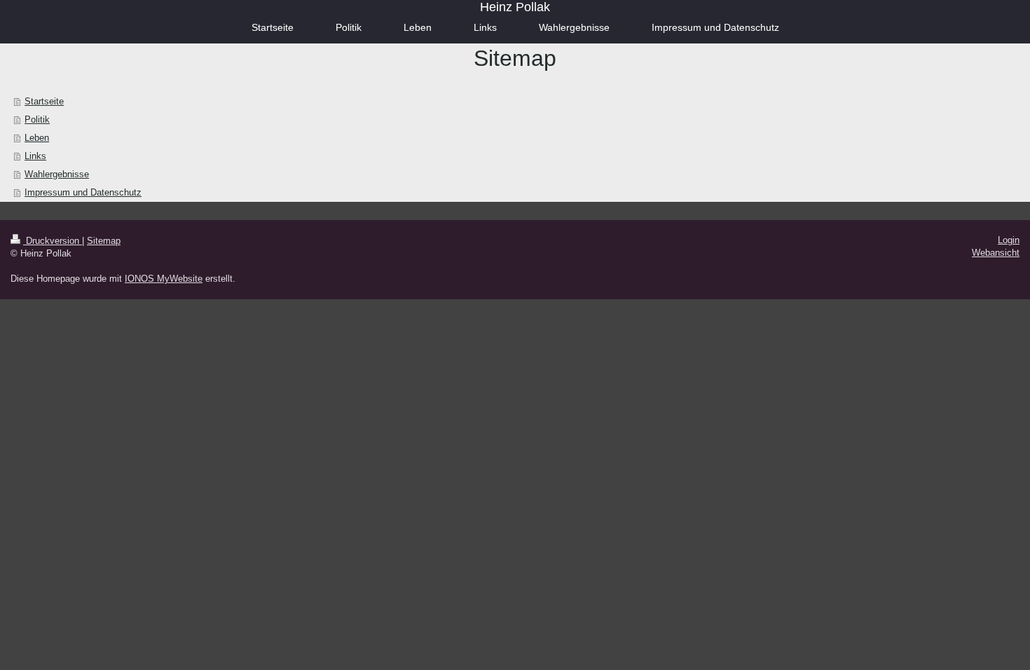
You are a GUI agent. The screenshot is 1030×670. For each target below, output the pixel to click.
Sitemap (104, 240)
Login (1008, 240)
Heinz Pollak (515, 7)
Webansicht (995, 252)
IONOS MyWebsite (163, 278)
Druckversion (52, 240)
